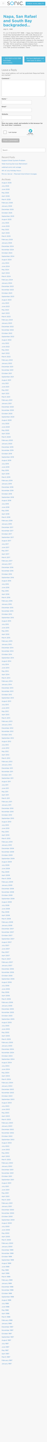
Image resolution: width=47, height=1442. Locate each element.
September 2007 (8, 939)
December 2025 (8, 209)
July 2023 (5, 303)
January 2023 (7, 323)
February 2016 (7, 601)
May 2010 (5, 832)
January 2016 (7, 604)
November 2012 (7, 731)
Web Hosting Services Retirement (14, 164)
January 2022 (7, 363)
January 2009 (7, 885)
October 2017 (7, 534)
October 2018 (7, 494)
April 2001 (5, 1196)
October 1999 (7, 1256)
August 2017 (6, 541)
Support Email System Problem (13, 160)
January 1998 (7, 1323)
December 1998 (7, 1287)
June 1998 (5, 1307)
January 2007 (7, 965)
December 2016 (7, 567)
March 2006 (6, 999)
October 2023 (7, 293)
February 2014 (7, 681)
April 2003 (6, 1116)
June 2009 (6, 868)
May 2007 (5, 952)
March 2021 (6, 397)
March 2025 (6, 236)
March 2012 (6, 758)
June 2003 (6, 1109)
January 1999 (7, 1283)
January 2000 (7, 1246)
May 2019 (5, 470)
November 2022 (8, 330)
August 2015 (6, 621)
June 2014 (5, 668)
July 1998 (5, 1303)
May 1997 (5, 1350)
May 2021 (5, 390)
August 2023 (6, 300)
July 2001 (5, 1186)
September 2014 (8, 658)
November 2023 (8, 290)
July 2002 (5, 1146)
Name (4, 99)
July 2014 (5, 664)
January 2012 (7, 765)
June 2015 (5, 628)
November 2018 (7, 490)
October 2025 (7, 213)
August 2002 (7, 1143)
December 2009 (8, 848)
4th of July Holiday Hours (11, 170)
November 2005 (8, 1012)
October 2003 (7, 1096)
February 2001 (7, 1203)
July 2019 (5, 464)
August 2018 (6, 500)
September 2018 (8, 497)
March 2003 (6, 1119)
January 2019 (7, 484)
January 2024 (7, 283)
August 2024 (6, 260)
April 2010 (5, 835)
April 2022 (6, 353)
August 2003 (7, 1103)
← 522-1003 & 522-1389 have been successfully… (12, 60)
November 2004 (8, 1052)
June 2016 (5, 587)
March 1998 (6, 1317)
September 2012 (8, 738)
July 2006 (5, 986)
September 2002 (8, 1139)
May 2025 (5, 229)
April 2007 (6, 955)
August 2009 (7, 862)
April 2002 (6, 1156)
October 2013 (7, 694)
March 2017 (6, 557)
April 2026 (6, 196)
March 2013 (6, 718)
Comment (6, 78)
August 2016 (6, 581)
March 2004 (6, 1079)
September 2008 (8, 898)
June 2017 (5, 547)
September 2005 (8, 1019)
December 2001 (7, 1170)
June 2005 (6, 1029)
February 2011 (7, 801)
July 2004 (5, 1066)
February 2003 (7, 1123)
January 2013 (7, 725)
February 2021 (7, 400)
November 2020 (8, 410)
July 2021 (5, 383)
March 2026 (6, 199)
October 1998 (7, 1293)
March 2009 (6, 878)
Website (5, 114)
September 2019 (8, 457)
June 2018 (5, 507)
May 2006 (5, 992)
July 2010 (5, 825)
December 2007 (8, 929)
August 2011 (6, 781)
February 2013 (7, 721)
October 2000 (7, 1216)
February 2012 (7, 761)
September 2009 (8, 858)
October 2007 (7, 935)
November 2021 (7, 370)
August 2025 (6, 219)
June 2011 (5, 788)
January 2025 (7, 243)
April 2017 (5, 554)
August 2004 (7, 1062)
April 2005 (6, 1036)
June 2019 (5, 467)
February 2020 (7, 440)
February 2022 (7, 360)
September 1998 (8, 1297)
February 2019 (7, 480)
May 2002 (5, 1153)
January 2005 (7, 1046)
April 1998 (5, 1313)
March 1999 (6, 1277)
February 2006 (7, 1002)
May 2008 (5, 912)
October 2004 (7, 1056)
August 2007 (7, 942)
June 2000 (6, 1230)
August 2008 (7, 902)
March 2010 (6, 838)
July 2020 (5, 423)
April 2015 (5, 634)
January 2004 (7, 1086)
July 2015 (5, 624)
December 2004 (8, 1049)
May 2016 (5, 591)
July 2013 (5, 704)
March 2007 (6, 959)
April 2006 (6, 995)
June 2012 (5, 748)
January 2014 (7, 684)
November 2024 (8, 250)
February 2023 (7, 320)
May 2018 (5, 510)
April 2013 (5, 714)
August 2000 (7, 1223)
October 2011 (6, 775)
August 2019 (6, 460)
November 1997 (7, 1330)
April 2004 (6, 1076)
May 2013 (5, 711)
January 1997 (7, 1364)
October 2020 (7, 413)
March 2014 (6, 678)
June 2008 (6, 909)
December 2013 (7, 688)
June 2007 (6, 949)
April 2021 (5, 393)
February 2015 (7, 641)
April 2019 (5, 474)
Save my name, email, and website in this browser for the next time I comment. (22, 124)
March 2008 (6, 919)
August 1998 (6, 1300)
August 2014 (6, 661)
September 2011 (7, 778)
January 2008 (7, 925)
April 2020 (6, 433)
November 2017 (7, 531)
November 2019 (7, 450)
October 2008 (7, 895)
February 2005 (7, 1042)
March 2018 (6, 517)
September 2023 (8, 296)
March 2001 (6, 1200)
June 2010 (5, 828)
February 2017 (7, 561)
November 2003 (8, 1093)
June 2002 (6, 1149)
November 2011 (7, 771)
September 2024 (8, 256)
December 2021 (7, 367)
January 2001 (7, 1206)
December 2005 (8, 1009)
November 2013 (7, 691)
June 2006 (6, 989)
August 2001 (6, 1183)
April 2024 (6, 273)
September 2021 (8, 377)
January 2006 (7, 1006)
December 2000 (8, 1210)
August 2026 (6, 183)
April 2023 (6, 313)
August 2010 (6, 822)
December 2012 (7, 728)
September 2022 (8, 336)
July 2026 (5, 186)
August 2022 (6, 340)
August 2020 (7, 420)
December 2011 (7, 768)
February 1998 (7, 1320)
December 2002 (8, 1129)
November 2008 (8, 892)
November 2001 (8, 1173)
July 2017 (5, 544)
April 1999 (5, 1273)
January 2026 (7, 206)
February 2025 (7, 239)
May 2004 (5, 1073)
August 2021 (6, 380)
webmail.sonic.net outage (11, 167)
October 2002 (7, 1136)
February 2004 (7, 1083)
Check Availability (35, 3)
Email (4, 106)
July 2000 (5, 1226)
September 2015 (8, 617)
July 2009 (5, 865)
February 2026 (7, 203)
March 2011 (6, 798)
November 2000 (8, 1213)
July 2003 (5, 1106)
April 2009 (6, 875)
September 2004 (8, 1059)
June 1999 (5, 1267)
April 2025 (6, 233)
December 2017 (7, 527)
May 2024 (5, 269)
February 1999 (7, 1280)
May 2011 (5, 791)
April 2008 (6, 915)
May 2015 (5, 631)
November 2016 (7, 571)
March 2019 (6, 477)
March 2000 (6, 1240)
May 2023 (5, 310)
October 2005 (7, 1016)
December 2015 (7, 607)
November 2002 (8, 1133)
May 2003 (5, 1113)
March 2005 (6, 1039)
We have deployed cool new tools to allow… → (35, 59)
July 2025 (5, 223)
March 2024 (6, 276)
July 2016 (5, 584)
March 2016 (6, 597)
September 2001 (8, 1180)
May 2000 (5, 1233)
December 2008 (8, 888)
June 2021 (5, 387)
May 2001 (5, 1193)
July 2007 (5, 945)
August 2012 (6, 741)
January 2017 (7, 564)
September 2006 (8, 979)
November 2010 (8, 811)
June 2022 (6, 347)
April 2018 (5, 514)
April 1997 (5, 1354)
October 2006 (7, 976)
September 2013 (8, 698)
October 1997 (7, 1333)
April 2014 (5, 674)
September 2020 (8, 417)
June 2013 (5, 708)
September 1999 (8, 1260)
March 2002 (6, 1159)
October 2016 (7, 574)
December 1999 (7, 1250)
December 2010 (7, 808)
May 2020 (5, 430)
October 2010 (7, 815)
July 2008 (5, 905)
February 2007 (7, 962)
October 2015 (7, 614)
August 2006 (7, 982)
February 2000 (7, 1243)
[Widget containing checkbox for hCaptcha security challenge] (18, 132)
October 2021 (7, 373)
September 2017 (8, 537)
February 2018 (7, 520)
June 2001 (5, 1190)
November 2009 (8, 852)
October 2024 (7, 253)
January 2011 (6, 805)
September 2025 (8, 216)
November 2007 (8, 932)
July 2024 (5, 263)
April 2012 (5, 755)
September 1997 (8, 1337)
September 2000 (8, 1220)
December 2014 (7, 648)
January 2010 (7, 845)
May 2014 (5, 671)
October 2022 (7, 333)
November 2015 (7, 611)
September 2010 (8, 818)
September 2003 (8, 1099)
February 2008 (7, 922)
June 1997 (5, 1347)
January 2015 (7, 644)
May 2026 (5, 193)
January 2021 (7, 403)
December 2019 (7, 447)
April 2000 (6, 1236)
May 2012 (5, 751)
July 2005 (5, 1026)
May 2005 (5, 1032)
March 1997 (6, 1357)
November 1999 (7, 1253)
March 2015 (6, 638)
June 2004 (6, 1069)
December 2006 (8, 969)
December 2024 (8, 246)
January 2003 (7, 1126)
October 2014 (7, 654)
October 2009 (7, 855)
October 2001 (7, 1176)
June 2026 (6, 189)
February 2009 (7, 882)
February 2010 (7, 842)
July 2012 (5, 745)
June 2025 (6, 226)
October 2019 (7, 454)
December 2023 (8, 286)
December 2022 (8, 326)
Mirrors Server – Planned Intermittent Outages (19, 174)
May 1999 (5, 1270)
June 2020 (6, 427)
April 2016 (5, 594)
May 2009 (5, 872)
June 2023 (6, 306)
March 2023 (6, 316)
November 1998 (7, 1290)
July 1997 (5, 1343)
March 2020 (6, 437)
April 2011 (5, 795)
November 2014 (7, 651)
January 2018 (7, 524)
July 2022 (5, 343)
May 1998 (5, 1310)
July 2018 (5, 504)
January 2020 (7, 444)
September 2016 (8, 577)
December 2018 (7, 487)
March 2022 (6, 357)
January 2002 (7, 1166)
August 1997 (6, 1340)
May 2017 (5, 551)
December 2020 (8, 407)
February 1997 (7, 1360)
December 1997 (7, 1327)
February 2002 (7, 1163)
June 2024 (6, 266)
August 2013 (6, 701)
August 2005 (7, 1022)
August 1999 (6, 1263)
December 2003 (8, 1089)
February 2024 (7, 280)
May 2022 (5, 350)
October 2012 (7, 735)
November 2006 (8, 972)
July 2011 (5, 785)
